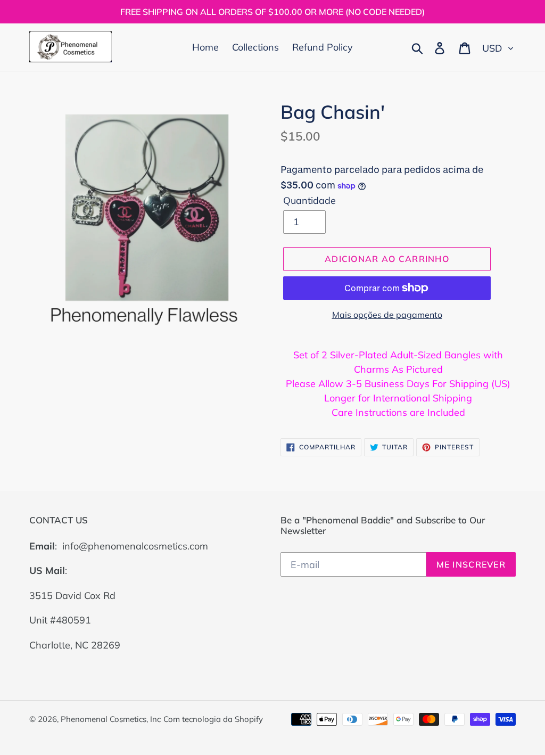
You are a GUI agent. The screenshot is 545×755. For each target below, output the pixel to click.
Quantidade (309, 200)
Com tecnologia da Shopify (213, 719)
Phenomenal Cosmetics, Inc (111, 719)
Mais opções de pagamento (387, 314)
